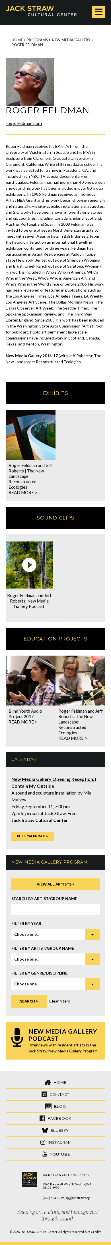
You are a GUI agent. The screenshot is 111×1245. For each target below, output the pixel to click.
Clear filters (59, 1001)
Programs (37, 40)
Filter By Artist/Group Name (42, 948)
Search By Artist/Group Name (44, 898)
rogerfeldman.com (24, 123)
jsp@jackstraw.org (77, 1198)
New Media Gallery (71, 40)
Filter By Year (26, 923)
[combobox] (55, 934)
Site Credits (93, 1232)
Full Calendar (31, 836)
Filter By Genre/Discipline (39, 973)
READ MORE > (23, 492)
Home (17, 40)
